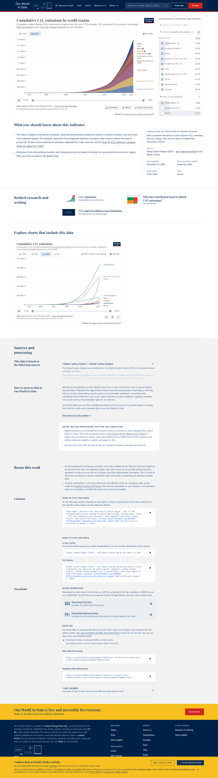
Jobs (145, 750)
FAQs (60, 742)
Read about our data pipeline (75, 416)
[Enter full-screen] (118, 317)
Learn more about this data (65, 106)
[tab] (23, 34)
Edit (95, 254)
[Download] (106, 317)
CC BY (64, 109)
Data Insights (117, 740)
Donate (195, 6)
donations (53, 766)
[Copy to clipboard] (147, 513)
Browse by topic (66, 6)
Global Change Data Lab (56, 726)
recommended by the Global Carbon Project (126, 434)
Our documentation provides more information (98, 633)
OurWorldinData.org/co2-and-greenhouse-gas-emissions (39, 109)
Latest (88, 6)
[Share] (112, 317)
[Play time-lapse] (19, 100)
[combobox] (147, 6)
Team (145, 745)
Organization (149, 735)
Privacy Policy (95, 772)
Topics (113, 730)
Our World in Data (22, 5)
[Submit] (166, 5)
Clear (198, 38)
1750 (26, 100)
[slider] (32, 100)
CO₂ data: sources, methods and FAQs (137, 114)
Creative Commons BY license (88, 486)
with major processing (186, 152)
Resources (99, 6)
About (112, 6)
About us (147, 730)
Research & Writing (184, 730)
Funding (146, 740)
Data (79, 6)
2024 (150, 100)
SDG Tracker (116, 756)
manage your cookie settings (115, 772)
